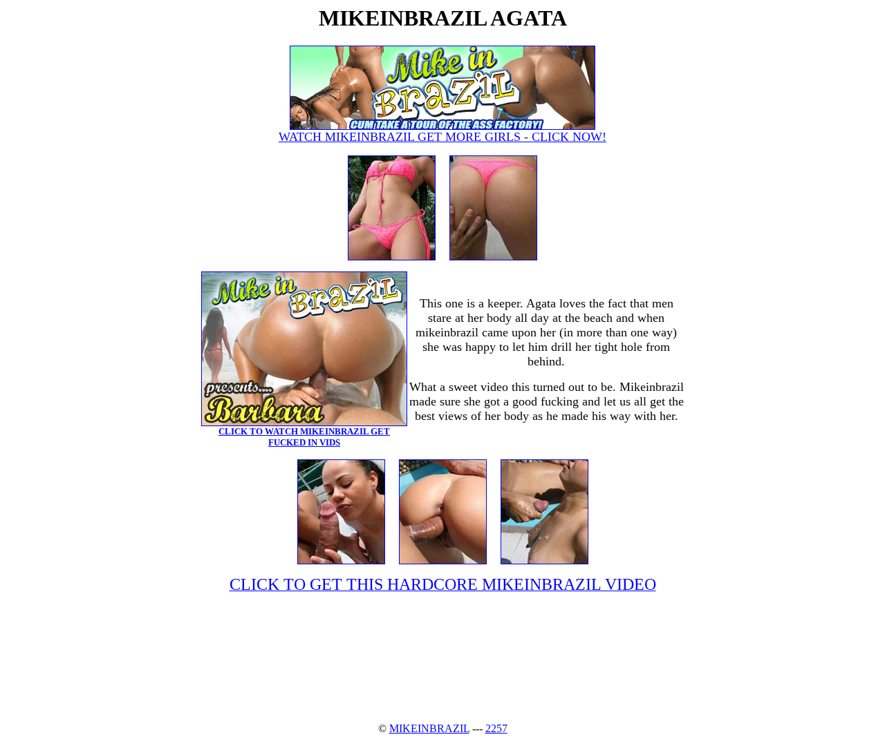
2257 (496, 728)
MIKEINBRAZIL (429, 728)
